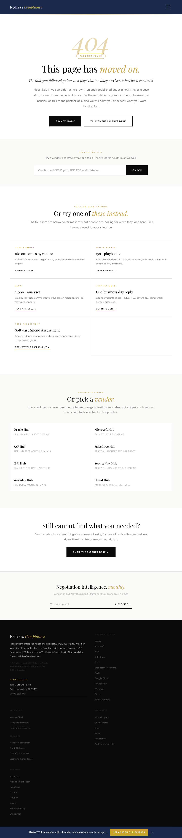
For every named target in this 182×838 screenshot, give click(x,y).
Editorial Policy (17, 808)
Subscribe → (122, 604)
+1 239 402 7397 (18, 694)
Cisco (97, 694)
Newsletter (100, 738)
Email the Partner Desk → (91, 552)
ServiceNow (101, 683)
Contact (14, 792)
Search (136, 170)
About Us (15, 776)
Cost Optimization (19, 753)
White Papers (102, 717)
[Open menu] (168, 7)
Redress (26, 7)
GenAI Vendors (102, 699)
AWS (97, 672)
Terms (13, 802)
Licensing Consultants (21, 758)
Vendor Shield (17, 717)
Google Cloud (102, 678)
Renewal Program (19, 722)
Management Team (20, 781)
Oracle (98, 640)
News (97, 733)
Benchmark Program (20, 727)
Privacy (14, 797)
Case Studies (101, 722)
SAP (97, 651)
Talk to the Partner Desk (108, 121)
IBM (96, 662)
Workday (99, 688)
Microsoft (99, 646)
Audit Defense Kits (104, 743)
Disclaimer (15, 813)
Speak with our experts (129, 832)
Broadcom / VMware (105, 667)
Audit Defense (17, 747)
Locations (15, 787)
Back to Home (65, 121)
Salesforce (100, 657)
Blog (97, 727)
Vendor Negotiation (20, 742)
